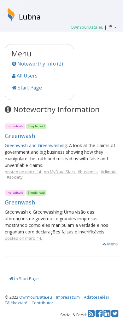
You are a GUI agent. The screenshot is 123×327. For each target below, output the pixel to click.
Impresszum (68, 297)
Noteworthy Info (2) (39, 63)
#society (15, 177)
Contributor (42, 303)
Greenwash (20, 136)
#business (88, 172)
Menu (112, 244)
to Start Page (26, 278)
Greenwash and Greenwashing (36, 145)
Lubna (30, 16)
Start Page (29, 87)
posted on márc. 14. (23, 172)
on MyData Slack (60, 172)
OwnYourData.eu (35, 297)
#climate (109, 172)
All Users (26, 75)
